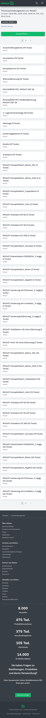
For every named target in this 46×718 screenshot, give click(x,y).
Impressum (35, 713)
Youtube (4, 596)
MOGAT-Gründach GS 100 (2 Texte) (19, 236)
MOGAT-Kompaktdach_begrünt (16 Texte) (22, 468)
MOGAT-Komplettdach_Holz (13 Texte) (21, 392)
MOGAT (8, 22)
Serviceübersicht (7, 546)
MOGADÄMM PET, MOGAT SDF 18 (18, 89)
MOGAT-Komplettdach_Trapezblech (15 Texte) (21, 380)
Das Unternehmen (8, 526)
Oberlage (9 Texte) (11, 123)
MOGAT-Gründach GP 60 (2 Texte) (18, 215)
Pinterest (5, 588)
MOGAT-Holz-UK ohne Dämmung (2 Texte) (22, 343)
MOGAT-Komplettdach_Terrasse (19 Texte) (23, 434)
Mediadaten (6, 535)
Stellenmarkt (6, 557)
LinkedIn (5, 591)
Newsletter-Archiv (8, 537)
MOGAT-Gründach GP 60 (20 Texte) (19, 403)
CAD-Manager (6, 554)
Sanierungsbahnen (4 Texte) (16, 134)
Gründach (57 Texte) (12, 155)
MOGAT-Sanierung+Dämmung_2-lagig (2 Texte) (22, 318)
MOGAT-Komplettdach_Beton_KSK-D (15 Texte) (22, 367)
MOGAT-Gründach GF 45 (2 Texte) (18, 225)
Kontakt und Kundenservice (11, 529)
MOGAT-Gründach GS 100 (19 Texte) (20, 423)
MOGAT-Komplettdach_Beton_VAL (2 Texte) (20, 166)
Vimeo (4, 594)
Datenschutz (27, 713)
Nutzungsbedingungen (14, 713)
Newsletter (5, 549)
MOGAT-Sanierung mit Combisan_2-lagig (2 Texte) (22, 304)
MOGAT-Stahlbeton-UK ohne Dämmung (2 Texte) (22, 331)
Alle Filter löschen (7, 26)
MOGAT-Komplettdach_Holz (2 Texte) (20, 204)
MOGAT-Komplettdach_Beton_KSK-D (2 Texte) (22, 179)
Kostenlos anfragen (23, 695)
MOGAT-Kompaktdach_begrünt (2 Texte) (22, 280)
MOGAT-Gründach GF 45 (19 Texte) (19, 413)
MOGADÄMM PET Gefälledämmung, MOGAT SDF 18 (19, 101)
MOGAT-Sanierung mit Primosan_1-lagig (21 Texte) (22, 479)
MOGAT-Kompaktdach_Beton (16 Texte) (21, 457)
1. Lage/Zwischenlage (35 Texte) (18, 113)
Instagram (5, 585)
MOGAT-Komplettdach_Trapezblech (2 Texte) (21, 192)
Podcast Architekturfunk (10, 599)
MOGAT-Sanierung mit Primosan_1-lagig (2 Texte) (23, 291)
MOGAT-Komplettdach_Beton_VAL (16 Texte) (21, 354)
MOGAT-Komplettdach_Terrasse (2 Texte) (22, 246)
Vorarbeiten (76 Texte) (13, 58)
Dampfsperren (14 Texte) (14, 69)
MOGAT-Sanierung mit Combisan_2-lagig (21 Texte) (22, 492)
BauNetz (5, 571)
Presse (4, 532)
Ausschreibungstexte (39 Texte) (17, 48)
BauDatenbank (7, 566)
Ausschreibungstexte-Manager (12, 552)
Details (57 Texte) (11, 144)
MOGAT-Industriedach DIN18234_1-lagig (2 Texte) (22, 257)
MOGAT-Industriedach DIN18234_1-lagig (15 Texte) (22, 445)
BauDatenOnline (7, 568)
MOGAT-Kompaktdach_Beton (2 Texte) (21, 270)
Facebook (5, 583)
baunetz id (5, 574)
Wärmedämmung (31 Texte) (16, 79)
